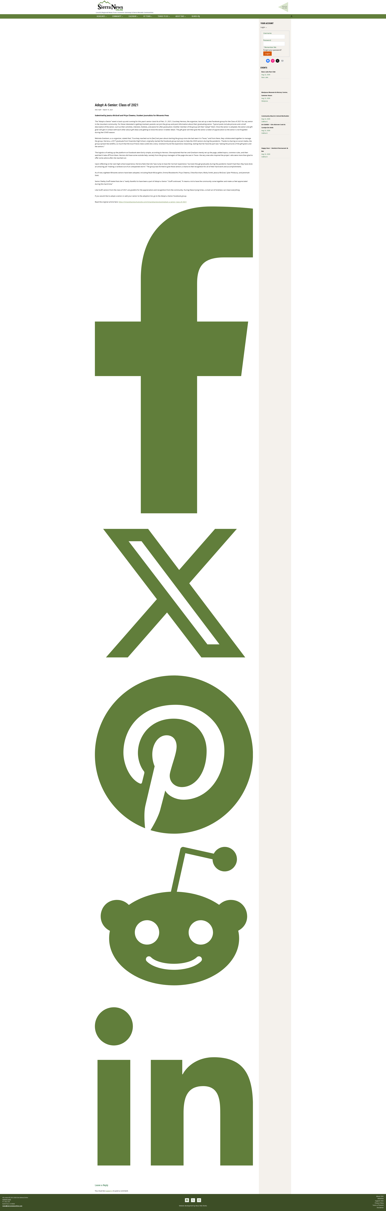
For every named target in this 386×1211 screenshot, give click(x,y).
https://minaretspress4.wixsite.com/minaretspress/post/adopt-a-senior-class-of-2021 (153, 202)
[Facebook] (187, 1200)
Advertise (381, 1198)
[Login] (292, 16)
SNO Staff (98, 110)
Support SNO (379, 1201)
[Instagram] (199, 1200)
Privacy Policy (379, 1203)
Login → (264, 27)
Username (267, 33)
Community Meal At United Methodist (275, 116)
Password (267, 40)
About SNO (380, 1196)
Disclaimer (380, 1207)
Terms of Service (378, 1205)
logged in (109, 1191)
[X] (193, 1200)
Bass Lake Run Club (268, 72)
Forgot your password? (272, 50)
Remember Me (270, 47)
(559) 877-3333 (6, 1199)
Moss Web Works (201, 1206)
